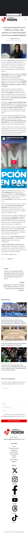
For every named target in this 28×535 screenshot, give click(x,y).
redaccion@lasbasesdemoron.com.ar (14, 439)
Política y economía (14, 38)
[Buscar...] (12, 15)
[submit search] (21, 15)
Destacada (10, 258)
